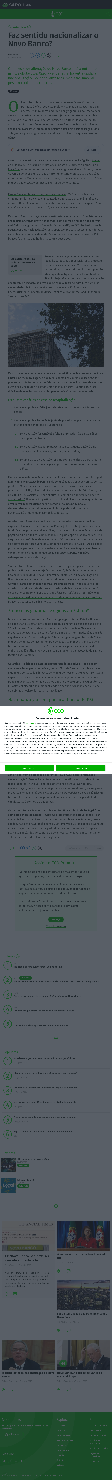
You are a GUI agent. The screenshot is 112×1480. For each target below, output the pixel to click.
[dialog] (56, 740)
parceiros (30, 723)
